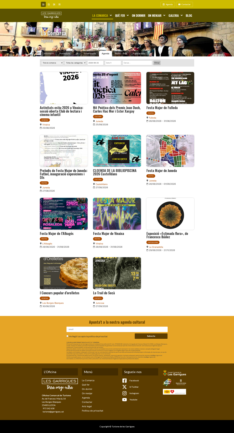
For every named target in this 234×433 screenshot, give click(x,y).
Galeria (174, 15)
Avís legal (87, 406)
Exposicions (153, 242)
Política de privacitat (92, 410)
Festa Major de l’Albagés (57, 233)
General (44, 120)
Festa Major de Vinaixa (108, 233)
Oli (77, 53)
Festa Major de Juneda (161, 170)
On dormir (138, 15)
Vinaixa (46, 124)
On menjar (154, 15)
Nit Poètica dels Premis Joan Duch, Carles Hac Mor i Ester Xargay (117, 109)
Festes (151, 113)
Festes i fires (121, 53)
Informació (49, 53)
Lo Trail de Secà (104, 292)
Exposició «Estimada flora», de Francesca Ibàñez (167, 235)
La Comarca (100, 15)
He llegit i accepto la (88, 336)
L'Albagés (47, 243)
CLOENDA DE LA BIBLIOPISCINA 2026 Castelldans (114, 172)
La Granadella (156, 247)
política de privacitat (98, 336)
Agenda (105, 53)
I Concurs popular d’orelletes (59, 292)
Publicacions (139, 53)
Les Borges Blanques (53, 303)
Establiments (90, 53)
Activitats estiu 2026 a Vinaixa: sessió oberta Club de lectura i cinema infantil (61, 111)
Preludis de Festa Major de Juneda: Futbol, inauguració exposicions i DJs (63, 174)
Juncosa (100, 303)
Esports (98, 298)
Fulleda (152, 117)
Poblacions (65, 53)
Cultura (98, 116)
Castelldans (102, 184)
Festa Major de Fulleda (162, 107)
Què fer (120, 15)
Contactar (87, 402)
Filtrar (157, 63)
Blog (189, 15)
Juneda (99, 121)
